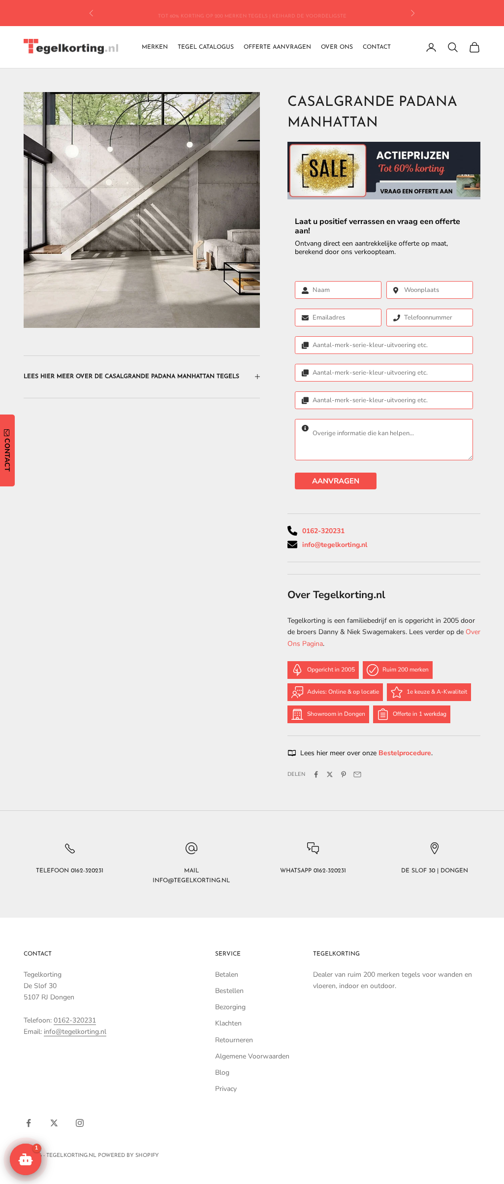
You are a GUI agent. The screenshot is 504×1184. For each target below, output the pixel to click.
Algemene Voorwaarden (252, 1056)
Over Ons (337, 47)
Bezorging (230, 1007)
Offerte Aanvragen (277, 47)
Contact (377, 47)
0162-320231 (323, 531)
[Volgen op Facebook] (28, 1123)
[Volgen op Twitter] (54, 1123)
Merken (155, 47)
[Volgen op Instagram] (80, 1123)
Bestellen (229, 990)
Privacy (226, 1088)
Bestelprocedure (404, 753)
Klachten (228, 1023)
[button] (25, 1159)
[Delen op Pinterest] (343, 774)
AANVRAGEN (335, 481)
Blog (222, 1072)
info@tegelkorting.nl (334, 544)
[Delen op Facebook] (316, 774)
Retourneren (234, 1040)
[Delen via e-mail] (357, 774)
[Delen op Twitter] (330, 774)
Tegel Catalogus (206, 47)
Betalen (226, 974)
